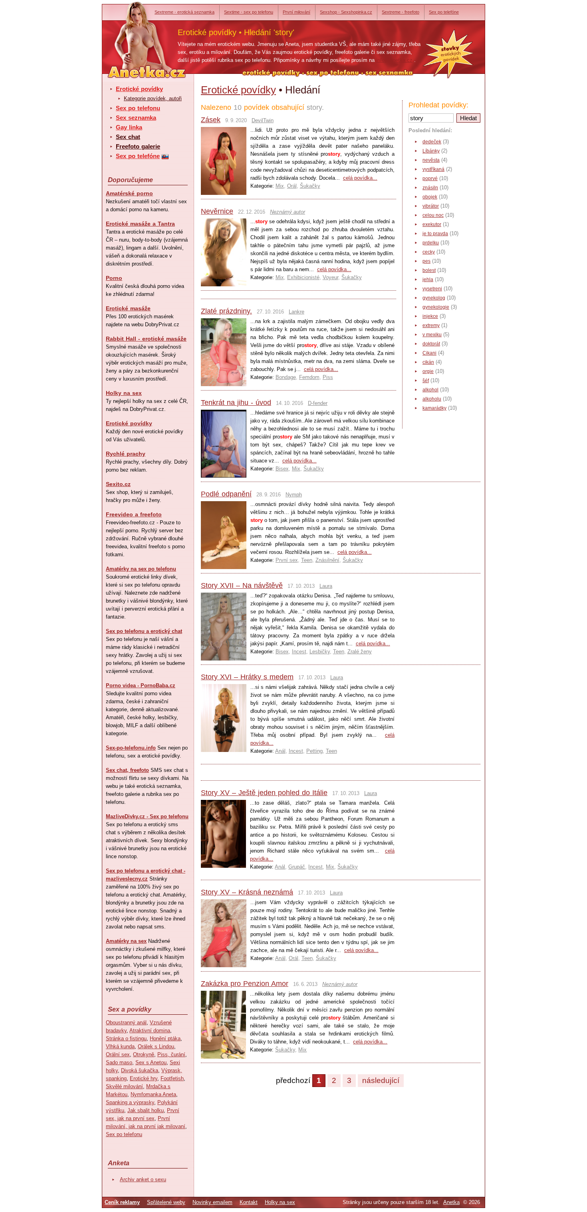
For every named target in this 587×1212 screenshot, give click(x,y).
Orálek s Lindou (156, 1046)
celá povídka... (360, 178)
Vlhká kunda (120, 1046)
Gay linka (129, 127)
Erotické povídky (139, 88)
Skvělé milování (124, 1086)
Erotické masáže (128, 308)
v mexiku (432, 334)
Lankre (296, 312)
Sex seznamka (136, 117)
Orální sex (118, 1054)
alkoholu (431, 399)
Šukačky (310, 186)
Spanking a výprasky (130, 1102)
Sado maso (119, 1062)
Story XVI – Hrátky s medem (247, 677)
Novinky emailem (212, 1202)
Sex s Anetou (151, 1062)
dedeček (431, 142)
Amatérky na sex (126, 941)
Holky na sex (124, 393)
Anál (280, 751)
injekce (430, 316)
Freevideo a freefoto (134, 514)
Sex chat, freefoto (127, 770)
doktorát (431, 344)
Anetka (451, 1202)
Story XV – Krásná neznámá (247, 892)
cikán (428, 362)
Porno (114, 278)
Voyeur (330, 277)
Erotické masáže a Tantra (140, 223)
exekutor (431, 224)
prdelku (430, 243)
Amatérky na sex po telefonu (141, 569)
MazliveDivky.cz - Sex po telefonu (147, 816)
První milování (296, 12)
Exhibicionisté (303, 277)
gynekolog (433, 298)
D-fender (317, 403)
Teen (306, 560)
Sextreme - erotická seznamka (184, 12)
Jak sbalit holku (145, 1110)
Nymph (294, 495)
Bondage (286, 377)
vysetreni (432, 289)
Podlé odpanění (226, 494)
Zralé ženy (359, 652)
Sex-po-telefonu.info (131, 748)
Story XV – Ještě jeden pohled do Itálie (264, 793)
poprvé (430, 178)
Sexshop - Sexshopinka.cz (346, 12)
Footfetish (172, 1078)
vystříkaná (433, 169)
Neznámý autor (287, 212)
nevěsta (431, 160)
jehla (427, 279)
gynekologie (435, 307)
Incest (299, 652)
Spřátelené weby (166, 1202)
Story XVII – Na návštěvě (242, 585)
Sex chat (128, 136)
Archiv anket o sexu (143, 1179)
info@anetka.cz (394, 60)
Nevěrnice (217, 211)
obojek (429, 197)
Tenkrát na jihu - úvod (236, 403)
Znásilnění (327, 560)
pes (426, 261)
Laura (325, 586)
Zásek (210, 120)
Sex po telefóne (444, 12)
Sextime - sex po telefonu (248, 12)
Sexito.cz (118, 484)
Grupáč (296, 867)
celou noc (433, 215)
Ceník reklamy (122, 1202)
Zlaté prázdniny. (226, 311)
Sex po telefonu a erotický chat (144, 631)
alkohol (430, 390)
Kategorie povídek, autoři (153, 98)
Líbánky (431, 151)
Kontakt (249, 1202)
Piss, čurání (171, 1054)
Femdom (309, 377)
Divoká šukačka (139, 1070)
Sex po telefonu (138, 108)
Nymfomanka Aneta (153, 1094)
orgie (428, 371)
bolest (429, 270)
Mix (280, 186)
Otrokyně (143, 1054)
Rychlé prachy (125, 453)
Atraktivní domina (149, 1030)
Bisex (282, 469)
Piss (328, 377)
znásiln (430, 187)
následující (380, 1080)
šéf (425, 380)
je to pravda (435, 233)
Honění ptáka (165, 1038)
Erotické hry (143, 1078)
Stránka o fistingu (126, 1038)
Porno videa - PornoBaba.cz (140, 685)
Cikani (429, 353)
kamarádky (434, 408)
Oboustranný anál (126, 1023)
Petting (314, 751)
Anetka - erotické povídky (132, 35)
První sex (287, 560)
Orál (292, 186)
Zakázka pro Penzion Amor (244, 984)
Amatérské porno (129, 193)
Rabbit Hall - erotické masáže (146, 338)
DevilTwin (263, 120)
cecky (428, 252)
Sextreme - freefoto (400, 12)
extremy (431, 325)
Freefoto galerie (138, 146)
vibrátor (430, 206)
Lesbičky (319, 652)
